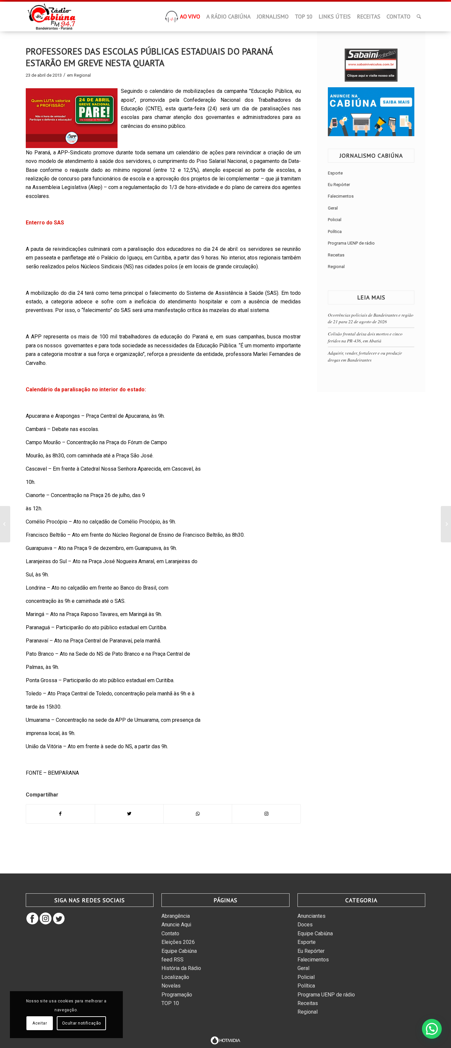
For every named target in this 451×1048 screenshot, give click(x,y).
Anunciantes (311, 916)
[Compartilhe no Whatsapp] (198, 813)
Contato (170, 933)
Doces (305, 924)
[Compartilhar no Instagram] (266, 813)
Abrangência (175, 916)
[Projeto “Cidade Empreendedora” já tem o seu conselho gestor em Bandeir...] (446, 524)
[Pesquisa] (418, 16)
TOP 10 (170, 1003)
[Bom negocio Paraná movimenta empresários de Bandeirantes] (5, 524)
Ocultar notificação (81, 1023)
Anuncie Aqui (176, 924)
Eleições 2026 (178, 942)
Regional (82, 75)
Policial (334, 219)
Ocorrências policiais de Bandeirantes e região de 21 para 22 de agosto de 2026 (370, 318)
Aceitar (39, 1023)
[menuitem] (172, 18)
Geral (333, 208)
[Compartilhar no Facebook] (60, 813)
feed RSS (172, 959)
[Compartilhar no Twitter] (129, 813)
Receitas (336, 254)
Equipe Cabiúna (179, 951)
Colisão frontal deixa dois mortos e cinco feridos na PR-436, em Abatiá (365, 336)
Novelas (171, 986)
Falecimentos (341, 196)
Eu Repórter (339, 184)
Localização (175, 977)
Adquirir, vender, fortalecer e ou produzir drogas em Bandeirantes (365, 356)
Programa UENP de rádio (351, 243)
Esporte (335, 173)
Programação (176, 994)
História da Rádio (181, 968)
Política (335, 231)
